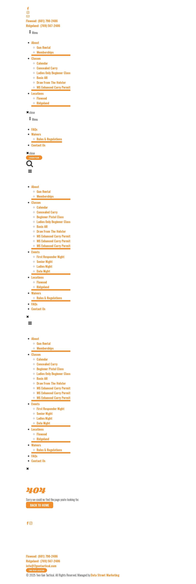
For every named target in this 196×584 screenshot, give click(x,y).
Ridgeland (43, 102)
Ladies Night (44, 266)
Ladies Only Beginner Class (53, 72)
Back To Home (39, 505)
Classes (36, 58)
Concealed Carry (47, 67)
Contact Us (38, 145)
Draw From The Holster (51, 82)
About (35, 42)
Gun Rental (44, 47)
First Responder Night (50, 256)
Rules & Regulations (49, 138)
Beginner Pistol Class (50, 216)
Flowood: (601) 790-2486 (42, 20)
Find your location (36, 570)
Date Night (43, 271)
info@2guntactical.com (41, 565)
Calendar (42, 63)
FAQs (34, 129)
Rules (28, 548)
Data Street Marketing (105, 575)
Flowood (42, 98)
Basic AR (42, 77)
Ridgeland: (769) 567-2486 (43, 25)
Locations (37, 93)
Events (35, 251)
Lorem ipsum (34, 157)
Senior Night (45, 261)
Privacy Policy (32, 552)
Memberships (45, 52)
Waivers (36, 134)
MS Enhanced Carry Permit (53, 87)
